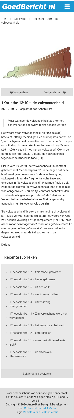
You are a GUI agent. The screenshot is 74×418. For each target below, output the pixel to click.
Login (19, 412)
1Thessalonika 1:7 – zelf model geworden (35, 272)
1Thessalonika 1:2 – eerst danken (30, 333)
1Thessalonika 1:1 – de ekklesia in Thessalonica (30, 354)
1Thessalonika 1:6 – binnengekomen (32, 279)
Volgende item (53, 92)
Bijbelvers (20, 18)
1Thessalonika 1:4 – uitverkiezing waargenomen (29, 304)
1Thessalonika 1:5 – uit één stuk (29, 287)
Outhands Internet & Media (40, 408)
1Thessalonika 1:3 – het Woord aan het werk (37, 325)
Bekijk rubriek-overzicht (37, 373)
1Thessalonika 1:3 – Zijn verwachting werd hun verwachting (38, 316)
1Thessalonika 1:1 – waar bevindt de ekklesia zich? (37, 342)
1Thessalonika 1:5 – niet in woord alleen (34, 294)
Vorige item (20, 92)
